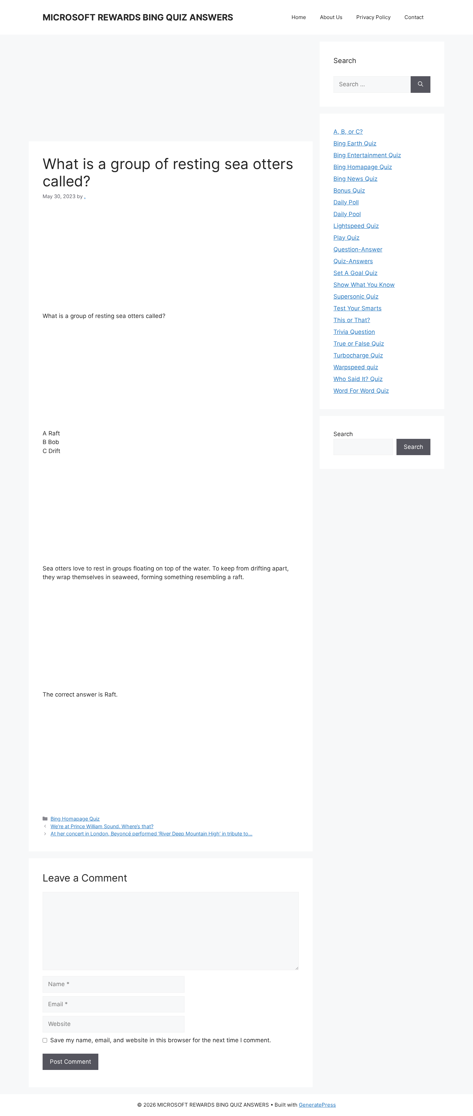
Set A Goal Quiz (355, 272)
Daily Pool (347, 214)
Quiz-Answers (353, 261)
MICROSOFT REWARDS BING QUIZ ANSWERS (138, 17)
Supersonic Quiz (355, 296)
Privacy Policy (373, 17)
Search (343, 434)
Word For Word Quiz (361, 390)
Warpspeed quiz (355, 367)
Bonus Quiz (349, 190)
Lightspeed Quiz (356, 225)
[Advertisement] (171, 90)
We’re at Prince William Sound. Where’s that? (102, 826)
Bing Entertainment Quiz (367, 155)
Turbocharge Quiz (358, 355)
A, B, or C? (348, 131)
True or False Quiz (358, 343)
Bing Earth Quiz (354, 143)
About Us (331, 17)
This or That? (351, 320)
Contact (413, 17)
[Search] (420, 84)
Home (299, 17)
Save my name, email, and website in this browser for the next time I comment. (160, 1040)
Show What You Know (364, 284)
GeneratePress (317, 1104)
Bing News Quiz (355, 178)
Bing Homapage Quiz (75, 819)
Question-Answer (357, 249)
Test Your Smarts (357, 308)
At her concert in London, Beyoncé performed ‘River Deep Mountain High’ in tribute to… (151, 833)
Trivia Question (354, 331)
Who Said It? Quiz (358, 378)
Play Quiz (346, 237)
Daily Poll (346, 202)
